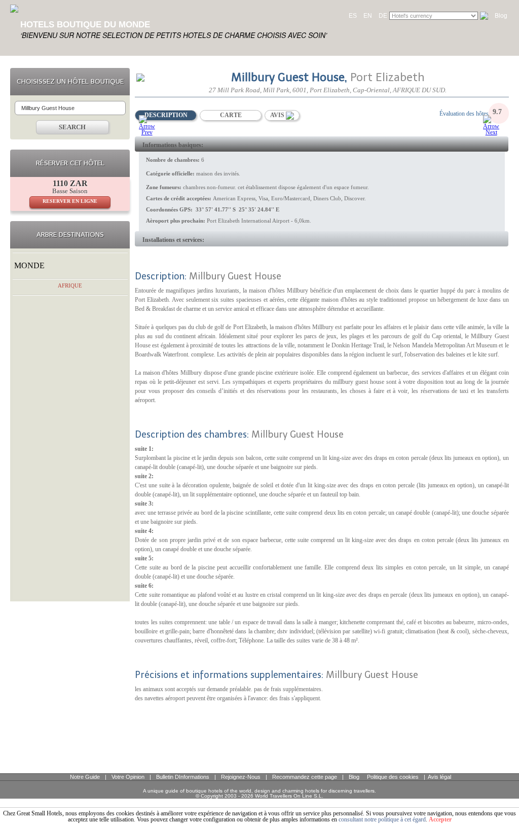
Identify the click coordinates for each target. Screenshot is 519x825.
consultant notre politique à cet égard (382, 819)
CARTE (231, 115)
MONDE (29, 265)
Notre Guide (85, 777)
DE (383, 15)
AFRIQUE (70, 285)
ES (353, 15)
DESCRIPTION (166, 115)
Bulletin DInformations (182, 777)
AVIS (278, 115)
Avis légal (439, 777)
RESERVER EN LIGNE (70, 201)
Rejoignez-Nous (241, 777)
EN (367, 15)
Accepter (440, 819)
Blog (501, 15)
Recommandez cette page (304, 777)
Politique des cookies (393, 777)
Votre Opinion (128, 777)
